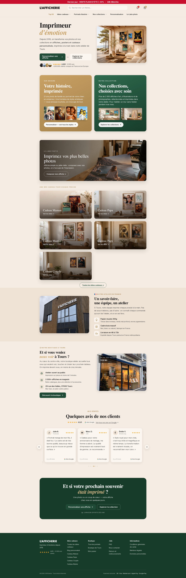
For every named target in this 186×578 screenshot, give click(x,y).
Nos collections (99, 14)
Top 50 (51, 14)
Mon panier (92, 551)
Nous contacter (114, 548)
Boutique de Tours (94, 548)
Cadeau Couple (72, 561)
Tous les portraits (94, 544)
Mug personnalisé (73, 550)
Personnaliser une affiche (50, 57)
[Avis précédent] (39, 447)
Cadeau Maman (72, 554)
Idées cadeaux (62, 14)
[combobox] (97, 7)
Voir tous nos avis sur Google (106, 422)
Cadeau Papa (72, 557)
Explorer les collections (78, 57)
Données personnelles (138, 554)
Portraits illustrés (80, 14)
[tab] (88, 466)
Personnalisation (116, 14)
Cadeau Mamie (72, 564)
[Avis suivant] (147, 447)
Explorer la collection (109, 507)
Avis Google (90, 422)
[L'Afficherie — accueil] (50, 7)
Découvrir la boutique (51, 395)
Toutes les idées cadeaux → (93, 285)
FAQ (110, 544)
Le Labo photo (132, 14)
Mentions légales (136, 550)
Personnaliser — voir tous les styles (59, 125)
